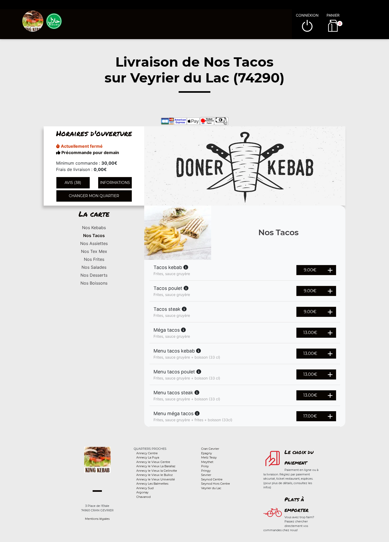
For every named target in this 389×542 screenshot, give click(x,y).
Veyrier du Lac (211, 488)
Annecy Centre (147, 453)
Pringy (206, 470)
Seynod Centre (212, 479)
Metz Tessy (209, 457)
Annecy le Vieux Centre (153, 462)
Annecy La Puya (147, 457)
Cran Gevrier (210, 449)
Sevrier (206, 475)
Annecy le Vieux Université (155, 479)
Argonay (142, 492)
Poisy (205, 466)
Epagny (206, 453)
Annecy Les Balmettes (152, 483)
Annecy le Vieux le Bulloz (154, 475)
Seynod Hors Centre (215, 483)
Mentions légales (97, 519)
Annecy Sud (144, 488)
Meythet (207, 462)
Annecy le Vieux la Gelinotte (156, 470)
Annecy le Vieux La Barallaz (155, 466)
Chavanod (143, 497)
